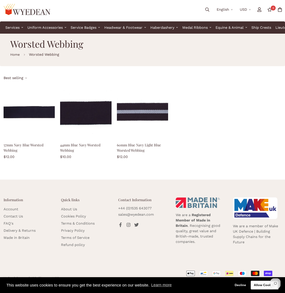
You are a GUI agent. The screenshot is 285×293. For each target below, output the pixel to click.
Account (11, 209)
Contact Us (13, 216)
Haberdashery (162, 27)
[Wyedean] (27, 9)
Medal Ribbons (195, 27)
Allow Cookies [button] (265, 285)
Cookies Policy (73, 216)
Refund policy (73, 245)
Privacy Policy (73, 230)
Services (12, 27)
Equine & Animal (230, 27)
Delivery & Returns (20, 230)
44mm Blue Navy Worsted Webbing (80, 148)
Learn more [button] (161, 285)
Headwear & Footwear (123, 27)
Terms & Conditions (78, 223)
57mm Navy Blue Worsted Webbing (23, 148)
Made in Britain (17, 238)
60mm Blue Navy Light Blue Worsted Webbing (139, 148)
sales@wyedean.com (136, 214)
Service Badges (83, 27)
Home (15, 55)
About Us (69, 209)
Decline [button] (240, 285)
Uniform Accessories (45, 27)
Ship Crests (261, 27)
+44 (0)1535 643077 (135, 208)
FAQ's (8, 223)
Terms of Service (75, 238)
